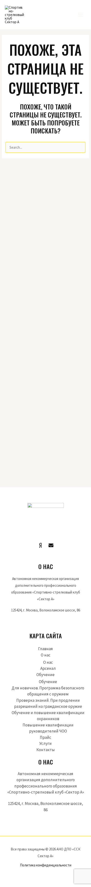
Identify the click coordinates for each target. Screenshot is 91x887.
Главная (45, 648)
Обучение (45, 674)
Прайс (45, 737)
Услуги (45, 743)
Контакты (45, 749)
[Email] (51, 545)
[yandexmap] (40, 545)
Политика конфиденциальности (45, 865)
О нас (45, 655)
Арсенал (48, 668)
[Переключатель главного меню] (80, 15)
